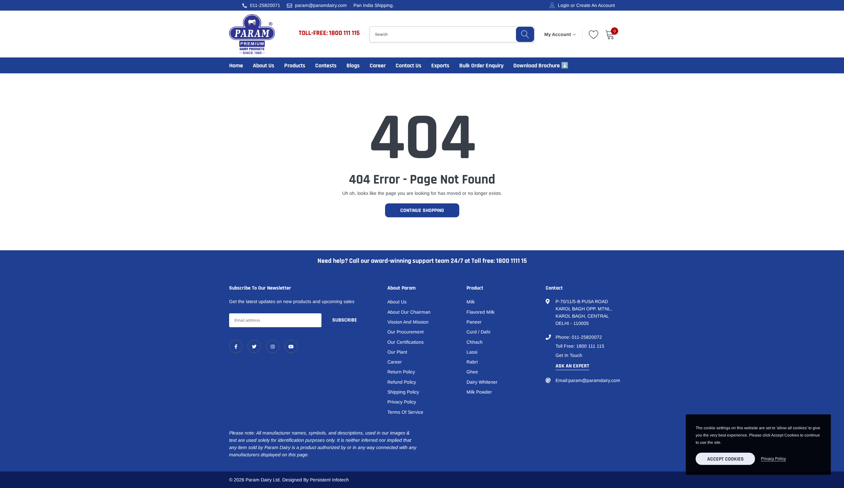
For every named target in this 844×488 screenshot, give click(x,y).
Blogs (353, 65)
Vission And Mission (408, 322)
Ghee (472, 371)
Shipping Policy (403, 392)
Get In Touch (569, 355)
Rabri (472, 362)
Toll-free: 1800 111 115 (329, 33)
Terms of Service (405, 412)
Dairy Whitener (482, 382)
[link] (235, 346)
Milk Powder (479, 392)
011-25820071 (265, 5)
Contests (326, 65)
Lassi (472, 352)
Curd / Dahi (478, 331)
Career (378, 65)
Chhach (475, 342)
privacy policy (773, 458)
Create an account (595, 5)
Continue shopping (422, 210)
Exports (440, 65)
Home (236, 65)
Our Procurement (405, 331)
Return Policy (401, 371)
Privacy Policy (401, 401)
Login (563, 5)
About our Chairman (409, 312)
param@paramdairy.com (321, 5)
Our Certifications (405, 342)
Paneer (474, 322)
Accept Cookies (725, 459)
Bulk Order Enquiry (481, 65)
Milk (471, 301)
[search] (525, 34)
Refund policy (401, 382)
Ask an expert (572, 366)
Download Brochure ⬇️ (540, 65)
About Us (263, 65)
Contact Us (408, 65)
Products (294, 65)
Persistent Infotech (329, 479)
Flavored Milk (481, 312)
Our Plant (397, 352)
